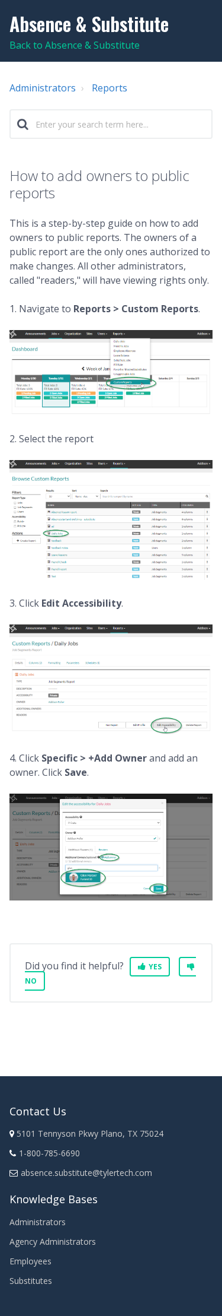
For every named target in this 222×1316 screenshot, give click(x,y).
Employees (30, 1261)
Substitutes (30, 1280)
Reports (109, 87)
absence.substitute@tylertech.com (86, 1172)
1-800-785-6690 (49, 1153)
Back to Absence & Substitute (74, 45)
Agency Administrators (52, 1241)
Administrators (42, 87)
